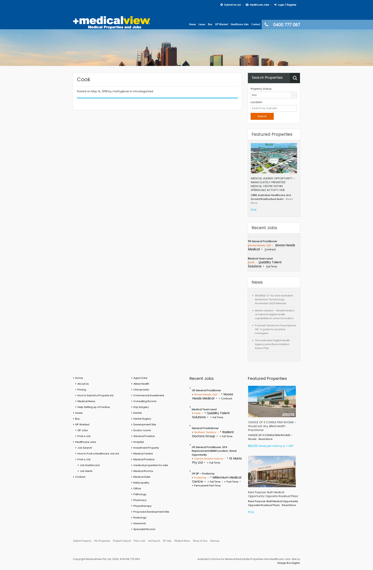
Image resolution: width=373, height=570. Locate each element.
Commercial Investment (148, 395)
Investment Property (146, 448)
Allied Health (141, 384)
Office (137, 488)
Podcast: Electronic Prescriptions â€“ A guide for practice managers (275, 329)
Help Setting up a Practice (94, 407)
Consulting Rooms (144, 401)
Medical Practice (144, 459)
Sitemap (214, 541)
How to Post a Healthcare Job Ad (98, 453)
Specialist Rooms (144, 529)
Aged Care (140, 378)
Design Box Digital (288, 563)
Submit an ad (232, 4)
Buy (210, 24)
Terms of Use (200, 541)
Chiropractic (141, 389)
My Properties (102, 541)
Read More (266, 439)
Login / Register (287, 4)
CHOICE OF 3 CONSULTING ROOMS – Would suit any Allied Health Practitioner (272, 426)
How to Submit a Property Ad (95, 395)
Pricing (82, 389)
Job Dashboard (90, 465)
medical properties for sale (150, 465)
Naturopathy (141, 482)
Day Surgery (141, 407)
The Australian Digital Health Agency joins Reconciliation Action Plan (272, 344)
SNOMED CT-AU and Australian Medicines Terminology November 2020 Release (274, 299)
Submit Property (82, 541)
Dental (137, 413)
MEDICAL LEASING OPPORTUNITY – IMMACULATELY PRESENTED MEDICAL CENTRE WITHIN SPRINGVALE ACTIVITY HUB (273, 184)
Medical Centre (143, 453)
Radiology (139, 517)
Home (192, 24)
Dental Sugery (142, 419)
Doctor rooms (142, 430)
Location (256, 102)
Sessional (139, 523)
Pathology (139, 494)
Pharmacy (139, 500)
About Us (83, 384)
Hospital (138, 442)
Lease (202, 24)
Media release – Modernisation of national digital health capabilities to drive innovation (275, 314)
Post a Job (84, 436)
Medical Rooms (143, 471)
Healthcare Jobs (259, 4)
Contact (255, 24)
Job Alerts (86, 471)
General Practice (144, 436)
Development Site (144, 424)
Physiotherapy (142, 506)
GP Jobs (83, 430)
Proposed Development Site (151, 512)
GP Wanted (221, 24)
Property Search (122, 541)
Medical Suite (141, 477)
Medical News (86, 401)
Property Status (261, 89)
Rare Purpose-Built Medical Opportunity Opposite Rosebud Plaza (273, 494)
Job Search (85, 448)
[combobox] (274, 95)
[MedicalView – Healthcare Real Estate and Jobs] (112, 22)
